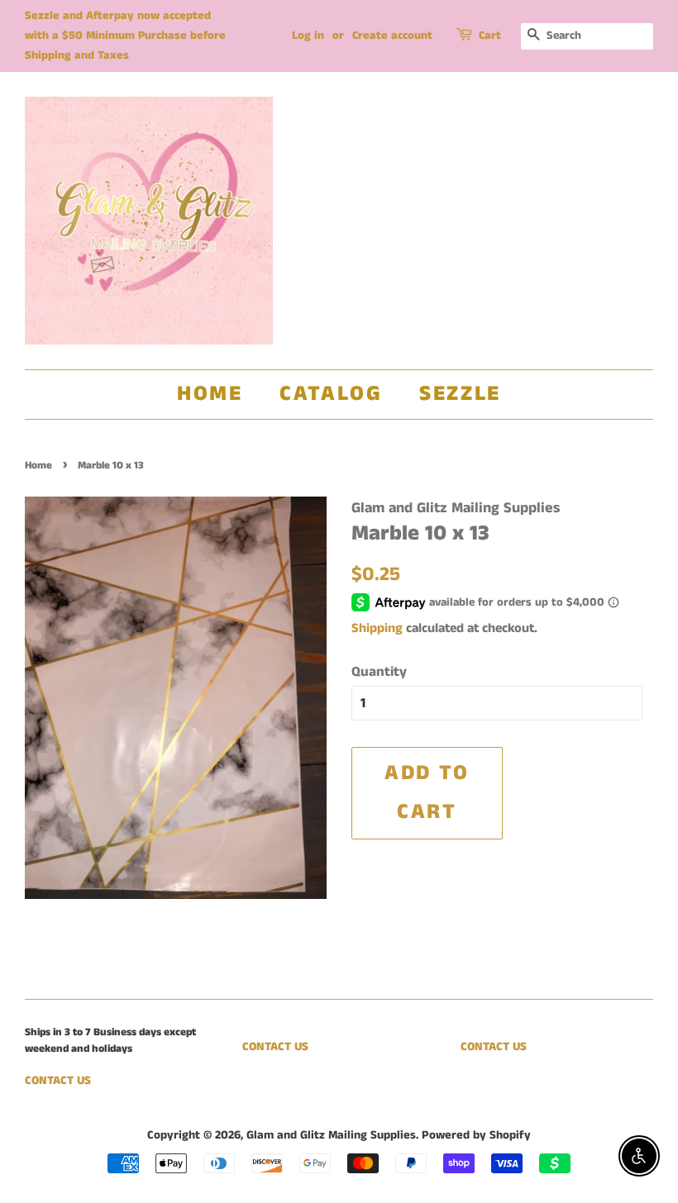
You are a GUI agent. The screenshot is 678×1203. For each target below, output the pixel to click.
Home (209, 393)
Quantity (379, 672)
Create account (392, 35)
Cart (490, 35)
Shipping (377, 628)
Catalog (330, 393)
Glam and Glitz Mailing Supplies (331, 1135)
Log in (308, 35)
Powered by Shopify (476, 1135)
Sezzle (460, 393)
